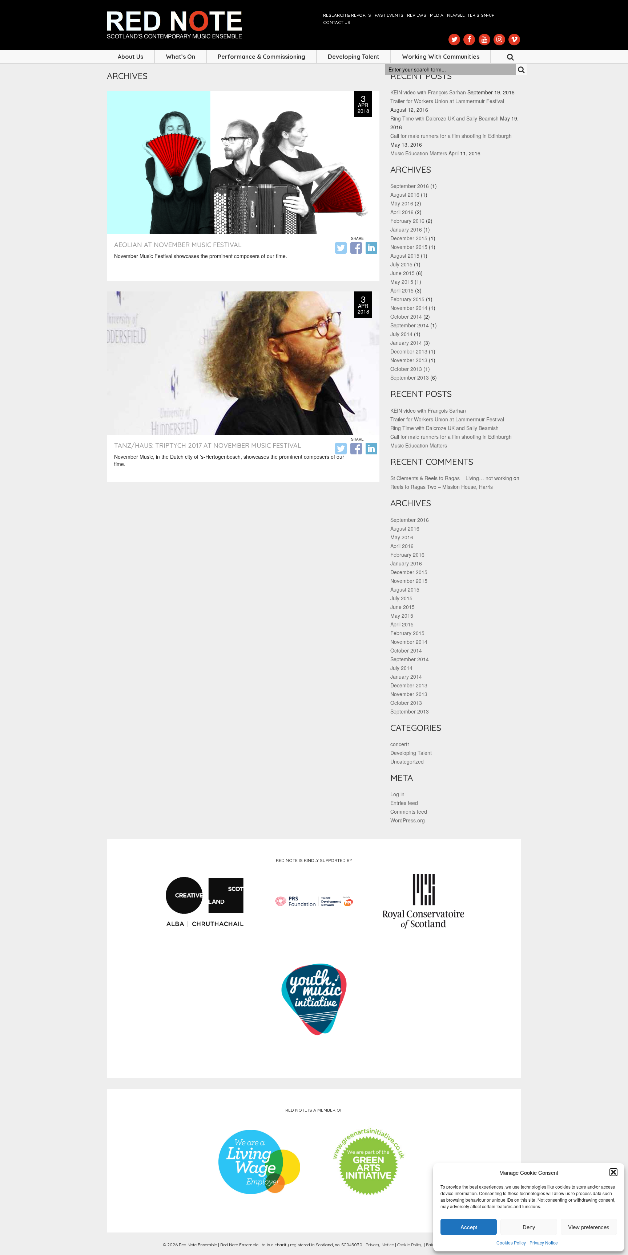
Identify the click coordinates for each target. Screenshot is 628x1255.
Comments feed (408, 811)
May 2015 (401, 281)
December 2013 (408, 351)
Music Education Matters (418, 153)
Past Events (389, 15)
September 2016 (409, 185)
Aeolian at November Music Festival (178, 245)
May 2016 (401, 203)
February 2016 (407, 220)
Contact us (336, 22)
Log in (397, 794)
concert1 (400, 744)
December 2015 (408, 238)
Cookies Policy (511, 1242)
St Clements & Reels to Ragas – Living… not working (451, 478)
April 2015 (402, 290)
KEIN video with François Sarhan (428, 92)
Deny (529, 1227)
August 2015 (404, 255)
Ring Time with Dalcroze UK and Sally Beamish (444, 118)
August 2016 (404, 194)
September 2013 (409, 377)
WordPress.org (407, 820)
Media (436, 15)
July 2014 (401, 334)
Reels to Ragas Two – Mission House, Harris (441, 486)
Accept (468, 1227)
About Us (130, 56)
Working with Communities (440, 56)
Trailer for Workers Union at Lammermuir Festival (447, 101)
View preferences (588, 1227)
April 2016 (402, 212)
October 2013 (406, 368)
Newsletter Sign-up (470, 15)
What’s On (180, 56)
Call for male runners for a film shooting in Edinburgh (451, 135)
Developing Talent (353, 56)
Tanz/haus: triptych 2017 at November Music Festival (207, 445)
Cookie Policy (410, 1244)
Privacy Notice (544, 1242)
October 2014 (406, 316)
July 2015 (401, 264)
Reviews (416, 15)
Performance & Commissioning (261, 56)
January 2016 (406, 229)
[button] (613, 1172)
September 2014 (409, 325)
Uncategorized (407, 761)
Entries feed (404, 802)
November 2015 (408, 246)
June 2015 (402, 273)
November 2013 (408, 360)
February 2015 (407, 299)
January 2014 (406, 342)
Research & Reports (347, 15)
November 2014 (408, 307)
